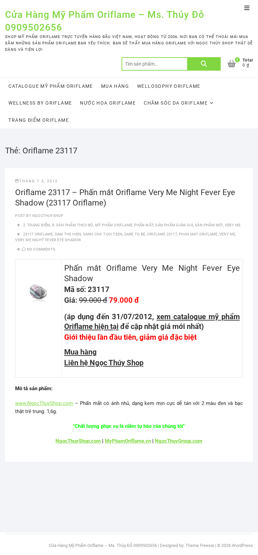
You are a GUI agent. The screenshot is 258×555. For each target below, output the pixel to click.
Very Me (233, 225)
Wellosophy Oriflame (169, 86)
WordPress (242, 545)
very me (227, 234)
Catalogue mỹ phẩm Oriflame (50, 86)
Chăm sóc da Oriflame (176, 103)
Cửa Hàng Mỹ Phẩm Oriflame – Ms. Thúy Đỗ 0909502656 (104, 21)
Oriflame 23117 (162, 234)
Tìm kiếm (204, 64)
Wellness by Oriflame (40, 103)
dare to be (134, 234)
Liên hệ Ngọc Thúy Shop (103, 363)
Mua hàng (115, 86)
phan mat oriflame (198, 234)
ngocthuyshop (47, 216)
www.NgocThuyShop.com (44, 403)
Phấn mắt (144, 225)
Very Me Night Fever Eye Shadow (48, 240)
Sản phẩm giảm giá (174, 225)
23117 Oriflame (38, 234)
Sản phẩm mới (209, 225)
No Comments (41, 249)
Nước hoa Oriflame (108, 103)
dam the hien (68, 234)
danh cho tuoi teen (103, 234)
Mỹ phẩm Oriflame (113, 225)
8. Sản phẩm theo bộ (72, 225)
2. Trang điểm (36, 225)
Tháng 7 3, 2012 (38, 181)
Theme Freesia (199, 545)
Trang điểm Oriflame (38, 120)
